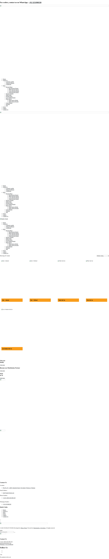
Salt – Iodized (5, 300)
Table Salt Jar (62, 300)
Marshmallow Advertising (39, 528)
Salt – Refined (33, 300)
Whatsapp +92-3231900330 (6, 544)
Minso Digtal (24, 528)
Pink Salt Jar (90, 300)
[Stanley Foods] (4, 218)
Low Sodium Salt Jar (7, 349)
